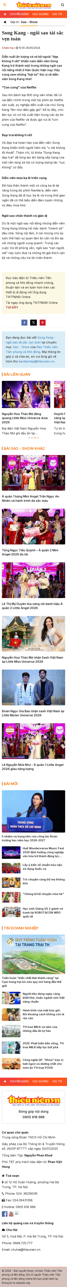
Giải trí (57, 14)
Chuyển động (19, 14)
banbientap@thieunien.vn (36, 361)
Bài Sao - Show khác (24, 448)
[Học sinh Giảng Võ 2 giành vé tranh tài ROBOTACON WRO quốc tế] (11, 911)
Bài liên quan (17, 374)
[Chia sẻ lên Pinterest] (43, 323)
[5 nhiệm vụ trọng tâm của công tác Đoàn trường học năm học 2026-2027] (33, 811)
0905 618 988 (33, 1117)
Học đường (41, 14)
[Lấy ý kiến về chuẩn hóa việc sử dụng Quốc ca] (11, 868)
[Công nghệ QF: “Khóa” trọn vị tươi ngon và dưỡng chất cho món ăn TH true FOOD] (11, 1063)
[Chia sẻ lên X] (33, 323)
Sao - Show (29, 22)
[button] (62, 4)
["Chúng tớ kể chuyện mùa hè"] (11, 897)
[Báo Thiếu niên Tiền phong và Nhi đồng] (33, 5)
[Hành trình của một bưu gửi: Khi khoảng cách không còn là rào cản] (11, 1014)
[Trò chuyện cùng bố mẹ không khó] (11, 882)
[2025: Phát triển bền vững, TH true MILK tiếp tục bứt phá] (11, 1047)
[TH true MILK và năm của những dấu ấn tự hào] (11, 1031)
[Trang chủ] (5, 22)
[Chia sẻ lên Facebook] (24, 323)
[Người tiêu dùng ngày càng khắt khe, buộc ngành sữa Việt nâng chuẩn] (11, 998)
